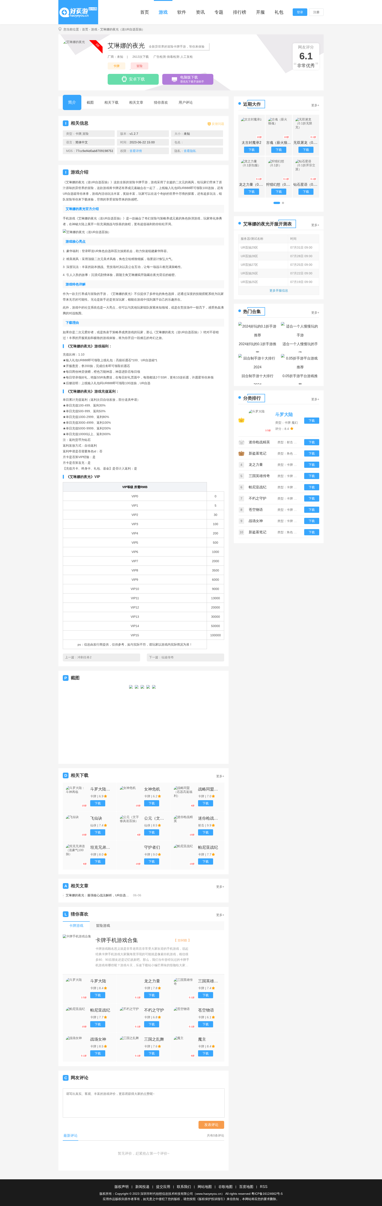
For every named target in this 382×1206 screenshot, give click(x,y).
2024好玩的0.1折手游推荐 (257, 347)
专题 (218, 12)
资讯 (200, 12)
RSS (263, 1187)
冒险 (139, 66)
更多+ (220, 776)
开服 (260, 12)
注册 (316, 12)
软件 (181, 12)
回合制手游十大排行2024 (257, 379)
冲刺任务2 (84, 657)
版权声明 (122, 1187)
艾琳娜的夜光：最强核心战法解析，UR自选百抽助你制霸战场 (98, 895)
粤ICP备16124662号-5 (267, 1193)
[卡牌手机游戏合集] (77, 936)
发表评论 (211, 1125)
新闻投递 (142, 1187)
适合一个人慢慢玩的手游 (300, 347)
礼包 (279, 12)
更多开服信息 (278, 290)
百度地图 (246, 1187)
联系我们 (184, 1187)
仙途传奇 (167, 657)
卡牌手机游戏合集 (117, 940)
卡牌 (116, 66)
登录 (300, 12)
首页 (144, 12)
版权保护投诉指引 (211, 1199)
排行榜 (239, 12)
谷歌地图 (225, 1187)
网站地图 (205, 1187)
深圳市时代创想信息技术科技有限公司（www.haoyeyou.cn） (182, 1193)
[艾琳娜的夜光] (131, 720)
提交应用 (163, 1187)
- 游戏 (93, 29)
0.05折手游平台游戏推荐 (300, 379)
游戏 (163, 12)
